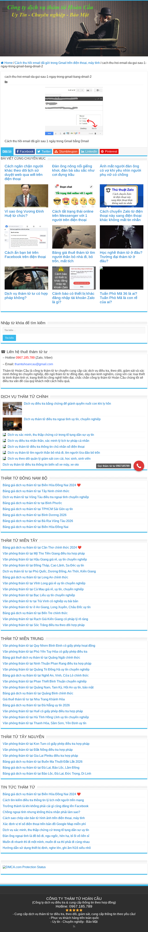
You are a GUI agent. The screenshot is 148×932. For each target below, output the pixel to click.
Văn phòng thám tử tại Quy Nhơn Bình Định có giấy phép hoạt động (49, 645)
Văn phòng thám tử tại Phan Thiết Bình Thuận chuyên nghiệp (45, 681)
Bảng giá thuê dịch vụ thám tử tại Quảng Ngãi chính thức (41, 657)
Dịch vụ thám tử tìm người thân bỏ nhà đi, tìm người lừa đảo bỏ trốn (54, 452)
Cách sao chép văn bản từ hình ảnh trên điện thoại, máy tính (44, 818)
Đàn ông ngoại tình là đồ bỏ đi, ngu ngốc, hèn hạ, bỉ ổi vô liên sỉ (46, 836)
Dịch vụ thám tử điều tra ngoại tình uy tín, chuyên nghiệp (62, 419)
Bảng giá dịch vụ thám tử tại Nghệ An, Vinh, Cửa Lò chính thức (46, 675)
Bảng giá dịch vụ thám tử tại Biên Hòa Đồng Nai (35, 527)
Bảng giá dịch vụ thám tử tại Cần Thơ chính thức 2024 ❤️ (42, 547)
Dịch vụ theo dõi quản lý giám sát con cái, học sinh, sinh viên (49, 458)
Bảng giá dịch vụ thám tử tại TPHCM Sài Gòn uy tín (38, 509)
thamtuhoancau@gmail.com (34, 364)
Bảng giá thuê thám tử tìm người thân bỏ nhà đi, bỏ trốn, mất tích (73, 257)
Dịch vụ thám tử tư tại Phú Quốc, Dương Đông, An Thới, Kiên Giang (49, 571)
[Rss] (74, 926)
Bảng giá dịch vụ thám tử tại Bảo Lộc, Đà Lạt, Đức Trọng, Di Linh (47, 773)
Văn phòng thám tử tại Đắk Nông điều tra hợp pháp (38, 749)
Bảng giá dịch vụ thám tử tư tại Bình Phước (32, 503)
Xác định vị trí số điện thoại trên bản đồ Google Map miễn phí (44, 824)
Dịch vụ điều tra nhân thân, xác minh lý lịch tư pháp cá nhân (48, 440)
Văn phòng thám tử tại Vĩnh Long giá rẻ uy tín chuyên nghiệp (44, 583)
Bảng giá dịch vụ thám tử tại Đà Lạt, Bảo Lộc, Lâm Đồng (41, 767)
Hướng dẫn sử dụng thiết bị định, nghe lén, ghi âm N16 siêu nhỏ (47, 847)
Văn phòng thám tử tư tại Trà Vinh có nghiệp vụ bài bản (40, 601)
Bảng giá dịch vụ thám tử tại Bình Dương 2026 (34, 515)
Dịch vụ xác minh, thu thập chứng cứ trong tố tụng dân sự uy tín (51, 434)
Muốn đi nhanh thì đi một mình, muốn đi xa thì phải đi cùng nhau (46, 841)
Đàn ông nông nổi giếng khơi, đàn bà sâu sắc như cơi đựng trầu (73, 170)
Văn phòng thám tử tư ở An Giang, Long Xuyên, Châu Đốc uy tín (47, 607)
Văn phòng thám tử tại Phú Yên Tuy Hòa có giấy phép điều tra (45, 651)
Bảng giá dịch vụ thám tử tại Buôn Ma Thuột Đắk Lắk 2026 (42, 761)
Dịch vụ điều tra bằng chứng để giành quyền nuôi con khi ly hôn (67, 403)
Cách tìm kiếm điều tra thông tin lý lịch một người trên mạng (43, 800)
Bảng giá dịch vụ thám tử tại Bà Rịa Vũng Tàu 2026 (38, 521)
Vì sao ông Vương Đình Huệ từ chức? (24, 213)
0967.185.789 (25, 357)
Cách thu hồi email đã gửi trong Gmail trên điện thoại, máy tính (57, 62)
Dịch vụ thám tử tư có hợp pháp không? (26, 295)
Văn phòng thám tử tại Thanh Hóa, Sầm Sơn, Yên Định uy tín (44, 723)
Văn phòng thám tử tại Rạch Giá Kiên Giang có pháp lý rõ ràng (45, 619)
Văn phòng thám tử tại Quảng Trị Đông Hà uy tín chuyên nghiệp (46, 669)
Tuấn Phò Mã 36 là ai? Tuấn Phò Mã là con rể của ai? (118, 297)
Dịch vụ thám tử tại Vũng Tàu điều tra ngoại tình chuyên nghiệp (46, 497)
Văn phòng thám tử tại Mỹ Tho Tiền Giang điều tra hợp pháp (44, 553)
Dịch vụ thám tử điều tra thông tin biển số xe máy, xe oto (41, 464)
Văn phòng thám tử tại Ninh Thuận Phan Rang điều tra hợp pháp (47, 663)
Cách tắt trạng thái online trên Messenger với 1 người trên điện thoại (72, 215)
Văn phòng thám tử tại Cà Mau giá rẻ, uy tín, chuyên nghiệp (43, 589)
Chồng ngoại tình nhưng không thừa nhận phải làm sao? (41, 812)
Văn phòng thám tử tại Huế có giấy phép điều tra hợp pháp (43, 711)
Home (8, 62)
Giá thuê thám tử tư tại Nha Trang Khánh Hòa (34, 699)
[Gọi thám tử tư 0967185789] (139, 466)
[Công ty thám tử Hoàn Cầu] (74, 28)
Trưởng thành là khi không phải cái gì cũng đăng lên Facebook (45, 806)
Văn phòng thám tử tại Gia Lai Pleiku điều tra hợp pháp (40, 755)
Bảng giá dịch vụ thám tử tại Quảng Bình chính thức (38, 693)
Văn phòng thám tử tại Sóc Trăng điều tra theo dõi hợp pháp (44, 625)
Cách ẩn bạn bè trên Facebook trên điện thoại (25, 255)
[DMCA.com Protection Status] (74, 867)
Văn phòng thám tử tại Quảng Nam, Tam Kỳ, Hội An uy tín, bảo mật (48, 687)
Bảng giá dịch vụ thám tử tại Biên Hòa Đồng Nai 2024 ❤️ (42, 485)
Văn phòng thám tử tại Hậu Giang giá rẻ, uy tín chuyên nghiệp (45, 559)
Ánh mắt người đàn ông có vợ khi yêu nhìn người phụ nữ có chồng (120, 170)
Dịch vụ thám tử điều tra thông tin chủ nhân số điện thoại (46, 446)
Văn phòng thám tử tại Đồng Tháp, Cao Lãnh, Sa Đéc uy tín (43, 565)
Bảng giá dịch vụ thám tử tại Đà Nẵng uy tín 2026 (36, 705)
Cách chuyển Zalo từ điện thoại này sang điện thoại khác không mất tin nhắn (121, 215)
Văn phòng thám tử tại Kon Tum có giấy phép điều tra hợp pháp (46, 743)
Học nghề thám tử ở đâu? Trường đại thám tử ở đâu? (121, 257)
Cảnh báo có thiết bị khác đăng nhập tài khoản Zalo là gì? (73, 297)
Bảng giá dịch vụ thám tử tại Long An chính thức (35, 577)
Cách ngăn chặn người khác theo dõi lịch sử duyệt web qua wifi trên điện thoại (24, 172)
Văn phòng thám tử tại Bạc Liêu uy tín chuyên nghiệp (39, 595)
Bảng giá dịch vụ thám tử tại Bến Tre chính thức (35, 613)
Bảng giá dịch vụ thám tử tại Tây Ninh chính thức (36, 491)
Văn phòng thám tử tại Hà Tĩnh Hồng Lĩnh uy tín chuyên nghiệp (46, 717)
